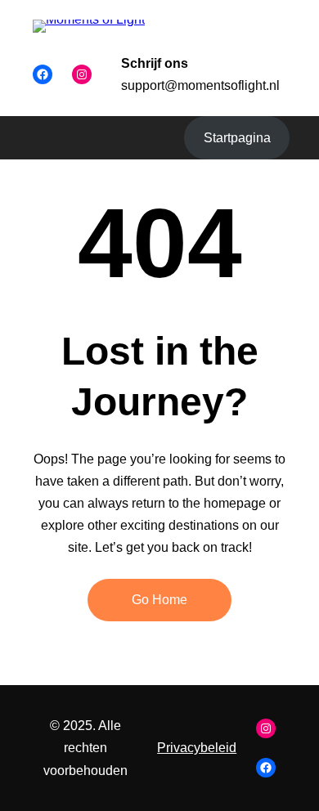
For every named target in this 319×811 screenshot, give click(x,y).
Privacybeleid (196, 748)
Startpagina (237, 138)
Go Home (159, 600)
